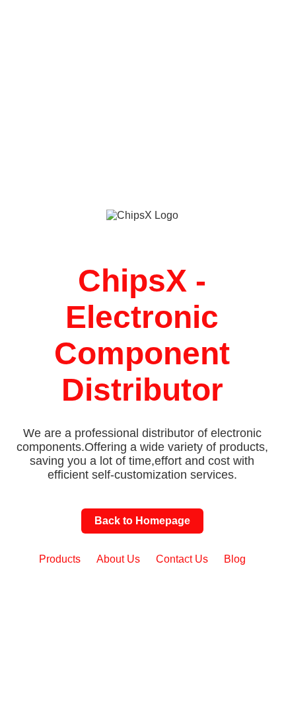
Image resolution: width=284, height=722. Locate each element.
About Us (118, 559)
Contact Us (182, 559)
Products (60, 559)
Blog (235, 559)
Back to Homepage (142, 520)
